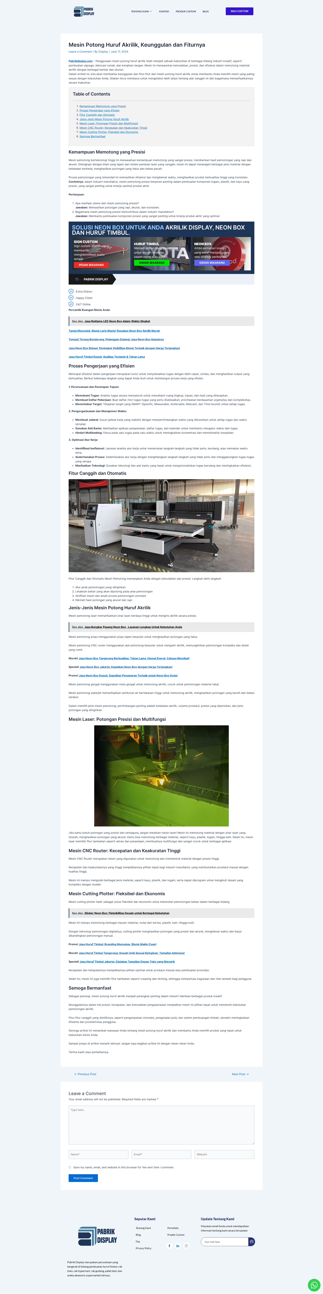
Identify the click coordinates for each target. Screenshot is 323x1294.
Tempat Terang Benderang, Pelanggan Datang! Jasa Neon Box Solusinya (116, 339)
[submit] (251, 1241)
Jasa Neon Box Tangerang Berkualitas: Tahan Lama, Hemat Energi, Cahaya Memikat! (134, 658)
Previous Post (85, 1074)
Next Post (240, 1074)
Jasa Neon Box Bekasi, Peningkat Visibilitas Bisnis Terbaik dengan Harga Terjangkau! (124, 348)
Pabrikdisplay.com (81, 61)
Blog (206, 11)
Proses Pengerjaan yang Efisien (99, 110)
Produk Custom (186, 11)
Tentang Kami (140, 11)
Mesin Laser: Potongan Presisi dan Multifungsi (109, 123)
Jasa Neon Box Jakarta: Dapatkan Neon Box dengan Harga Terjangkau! (126, 667)
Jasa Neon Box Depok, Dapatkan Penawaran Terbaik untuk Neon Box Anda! (128, 675)
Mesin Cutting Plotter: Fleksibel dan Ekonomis (109, 132)
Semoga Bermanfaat (92, 136)
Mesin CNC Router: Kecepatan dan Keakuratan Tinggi (113, 127)
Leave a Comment (80, 51)
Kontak (164, 11)
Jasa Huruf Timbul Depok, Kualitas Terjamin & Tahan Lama (107, 356)
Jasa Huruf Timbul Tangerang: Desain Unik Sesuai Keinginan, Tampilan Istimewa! (132, 953)
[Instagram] (186, 1245)
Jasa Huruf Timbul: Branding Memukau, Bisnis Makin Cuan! (117, 944)
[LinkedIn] (177, 1245)
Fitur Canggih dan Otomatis (97, 114)
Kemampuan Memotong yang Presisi (103, 106)
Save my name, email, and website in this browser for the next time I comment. (123, 1167)
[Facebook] (169, 1245)
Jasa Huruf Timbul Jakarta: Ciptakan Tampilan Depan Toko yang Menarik (127, 961)
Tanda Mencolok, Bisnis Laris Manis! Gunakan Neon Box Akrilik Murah (114, 330)
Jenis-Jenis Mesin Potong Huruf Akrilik (104, 119)
